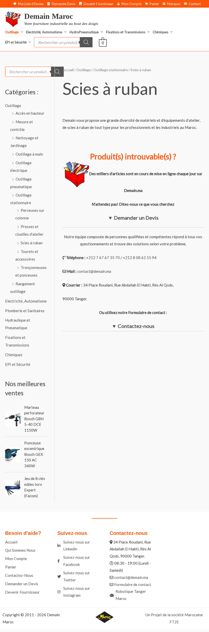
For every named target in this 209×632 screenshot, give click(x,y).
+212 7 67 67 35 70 (103, 257)
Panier (154, 4)
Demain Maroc (48, 16)
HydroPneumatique (84, 32)
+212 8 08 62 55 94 (139, 257)
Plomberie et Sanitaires (25, 310)
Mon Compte (131, 4)
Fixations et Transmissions (125, 32)
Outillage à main (29, 154)
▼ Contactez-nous (133, 326)
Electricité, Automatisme (44, 32)
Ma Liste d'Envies (31, 4)
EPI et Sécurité (16, 42)
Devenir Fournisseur (98, 4)
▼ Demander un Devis (133, 218)
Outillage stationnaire (111, 70)
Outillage (12, 32)
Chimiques (160, 32)
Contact (195, 4)
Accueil (68, 70)
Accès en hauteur (30, 113)
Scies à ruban (32, 242)
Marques (173, 4)
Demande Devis (63, 4)
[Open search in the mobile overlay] (63, 42)
